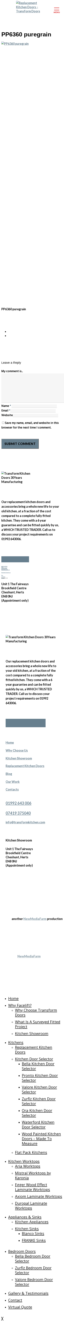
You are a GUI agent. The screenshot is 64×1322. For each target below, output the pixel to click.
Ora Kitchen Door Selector (37, 1113)
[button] (15, 559)
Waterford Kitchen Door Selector (38, 1124)
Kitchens (15, 1042)
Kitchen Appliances (31, 1221)
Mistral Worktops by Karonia (33, 1175)
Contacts (12, 789)
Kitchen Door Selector (34, 1058)
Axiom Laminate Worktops (38, 1196)
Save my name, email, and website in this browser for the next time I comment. (30, 425)
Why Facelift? (20, 1005)
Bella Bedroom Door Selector (32, 1258)
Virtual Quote (20, 1306)
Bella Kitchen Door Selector (38, 1066)
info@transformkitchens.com (5, 569)
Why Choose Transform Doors (36, 1012)
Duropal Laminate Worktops (31, 1206)
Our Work (3, 576)
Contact (15, 1300)
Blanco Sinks (33, 1233)
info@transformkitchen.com (25, 822)
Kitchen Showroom (19, 758)
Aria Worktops (27, 1166)
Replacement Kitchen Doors (6, 572)
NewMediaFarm (35, 919)
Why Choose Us (17, 750)
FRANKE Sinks (34, 1240)
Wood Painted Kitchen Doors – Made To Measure (41, 1138)
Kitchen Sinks (27, 1228)
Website (7, 415)
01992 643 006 (4, 566)
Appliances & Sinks (24, 1216)
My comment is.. (12, 371)
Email (5, 410)
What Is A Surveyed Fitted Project (37, 1024)
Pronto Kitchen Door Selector (40, 1078)
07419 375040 (4, 568)
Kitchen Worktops (24, 1161)
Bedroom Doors (22, 1251)
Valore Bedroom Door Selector (34, 1282)
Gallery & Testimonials (28, 1293)
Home (10, 742)
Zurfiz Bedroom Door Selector (33, 1270)
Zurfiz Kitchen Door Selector (39, 1101)
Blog (2, 575)
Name (6, 406)
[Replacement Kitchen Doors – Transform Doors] (32, 7)
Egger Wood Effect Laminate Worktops (32, 1187)
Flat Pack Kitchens (31, 1152)
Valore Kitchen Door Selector (39, 1089)
